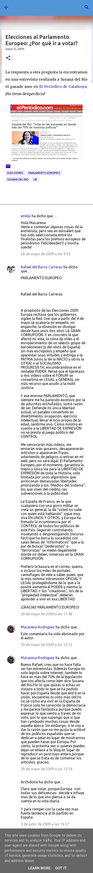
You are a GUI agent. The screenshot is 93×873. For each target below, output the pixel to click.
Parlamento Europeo (44, 172)
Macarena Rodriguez (38, 627)
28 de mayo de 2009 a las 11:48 (46, 614)
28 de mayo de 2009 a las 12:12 (46, 645)
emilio (26, 216)
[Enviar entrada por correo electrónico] (8, 167)
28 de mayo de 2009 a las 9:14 (45, 254)
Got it (61, 868)
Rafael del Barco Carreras (42, 267)
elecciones (15, 172)
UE (35, 179)
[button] (8, 58)
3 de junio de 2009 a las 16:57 (45, 824)
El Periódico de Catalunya (63, 86)
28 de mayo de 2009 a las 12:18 (46, 769)
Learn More (39, 868)
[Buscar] (86, 7)
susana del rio (17, 179)
